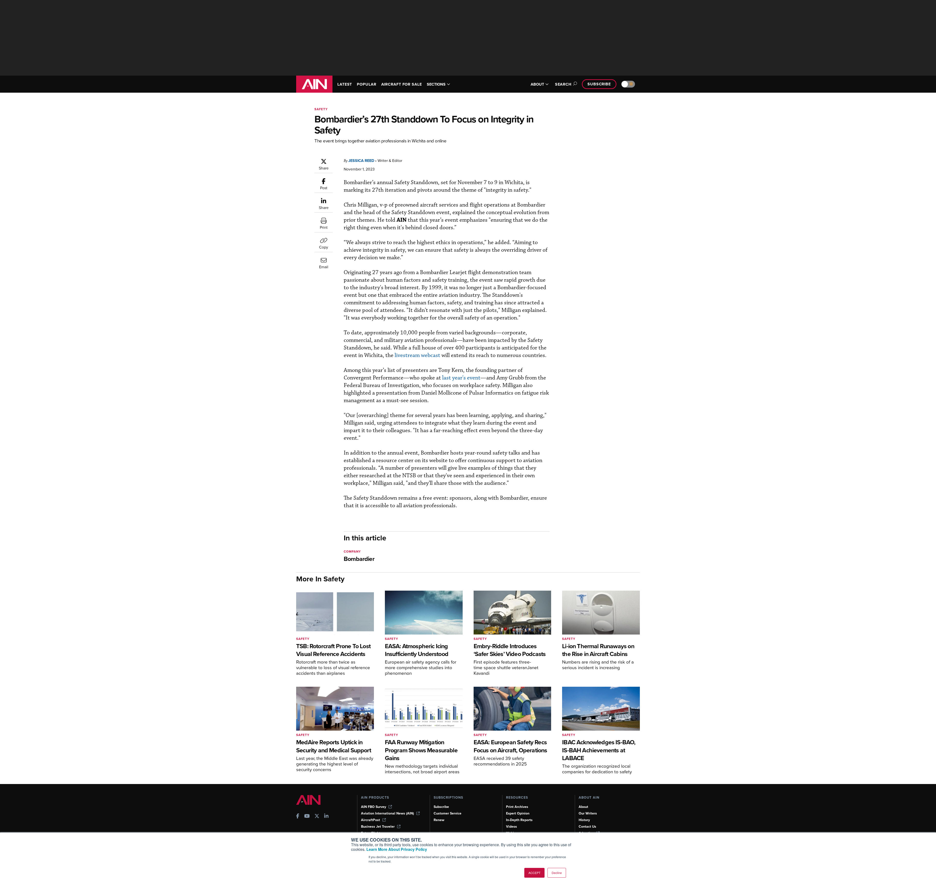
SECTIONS (436, 84)
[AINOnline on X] (316, 817)
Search (563, 84)
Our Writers (588, 813)
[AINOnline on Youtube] (307, 817)
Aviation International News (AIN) (387, 813)
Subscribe (599, 84)
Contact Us (587, 826)
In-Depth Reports (519, 820)
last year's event (461, 377)
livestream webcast (417, 355)
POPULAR (366, 84)
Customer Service (447, 813)
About (583, 807)
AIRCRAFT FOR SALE (401, 84)
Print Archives (517, 807)
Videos (511, 826)
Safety (321, 109)
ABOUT (537, 84)
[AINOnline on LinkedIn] (326, 817)
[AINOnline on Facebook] (297, 817)
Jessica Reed (361, 160)
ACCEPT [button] (534, 873)
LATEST (344, 84)
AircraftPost (370, 820)
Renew (439, 820)
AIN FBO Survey (373, 807)
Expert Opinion (517, 813)
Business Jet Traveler (378, 826)
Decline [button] (557, 873)
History (584, 820)
